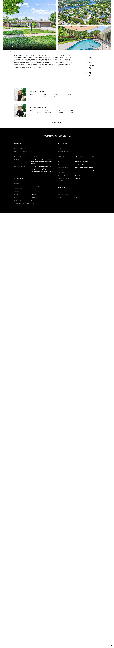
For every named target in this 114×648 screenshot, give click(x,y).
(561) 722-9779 (46, 96)
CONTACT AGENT (57, 122)
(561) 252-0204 (48, 112)
